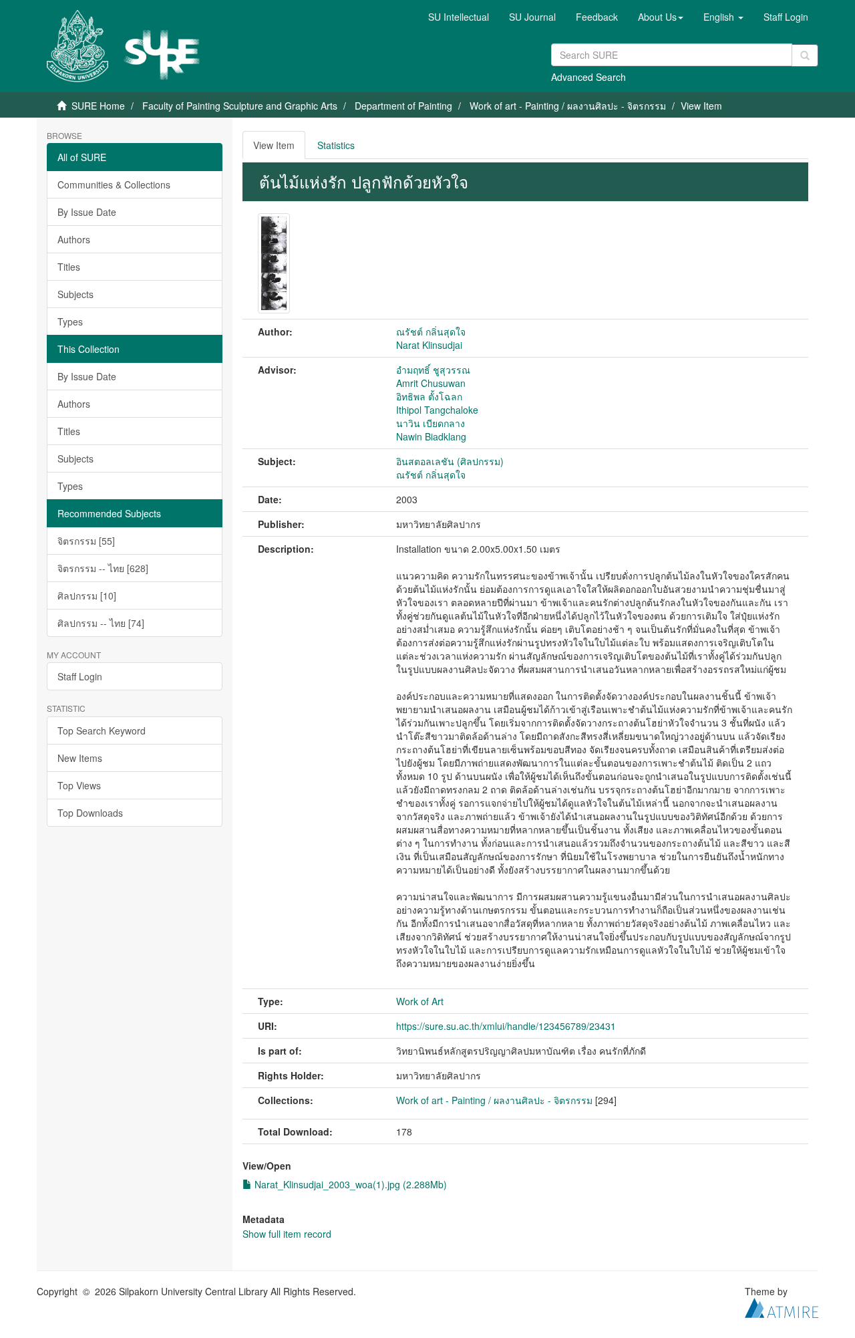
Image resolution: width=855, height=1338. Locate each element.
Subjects (75, 294)
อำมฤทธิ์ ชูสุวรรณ (433, 369)
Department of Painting (403, 105)
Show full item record (286, 1233)
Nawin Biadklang (431, 436)
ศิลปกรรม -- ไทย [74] (100, 623)
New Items (79, 758)
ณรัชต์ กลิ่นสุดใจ (431, 331)
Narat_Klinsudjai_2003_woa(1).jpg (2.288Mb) (349, 1184)
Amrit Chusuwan (431, 383)
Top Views (79, 785)
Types (70, 321)
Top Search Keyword (101, 730)
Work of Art (420, 1001)
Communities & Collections (113, 184)
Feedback (597, 16)
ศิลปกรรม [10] (86, 595)
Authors (73, 239)
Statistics (336, 145)
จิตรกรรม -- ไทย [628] (102, 568)
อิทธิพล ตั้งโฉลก (429, 396)
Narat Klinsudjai (429, 345)
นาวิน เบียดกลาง (430, 423)
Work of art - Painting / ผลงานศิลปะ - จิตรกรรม (568, 105)
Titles (68, 266)
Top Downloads (90, 812)
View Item (274, 145)
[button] (660, 16)
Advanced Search (588, 77)
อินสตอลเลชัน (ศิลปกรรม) (450, 461)
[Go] (805, 55)
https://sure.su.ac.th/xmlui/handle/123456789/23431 (506, 1026)
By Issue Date (86, 212)
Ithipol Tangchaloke (437, 409)
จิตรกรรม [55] (86, 540)
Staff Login (79, 676)
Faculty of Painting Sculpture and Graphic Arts (239, 105)
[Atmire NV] (781, 1306)
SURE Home (98, 105)
